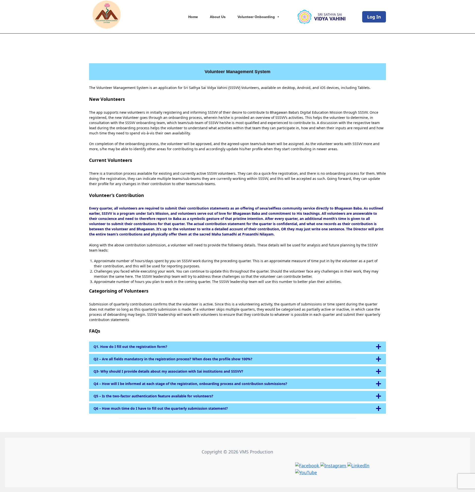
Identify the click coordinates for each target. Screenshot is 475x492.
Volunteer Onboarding (256, 17)
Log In (374, 17)
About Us (218, 17)
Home (193, 17)
